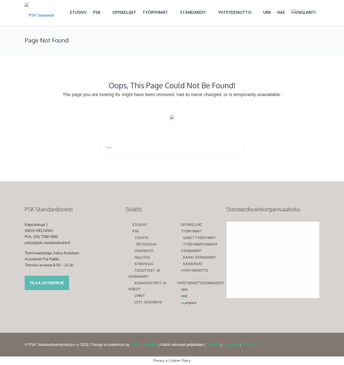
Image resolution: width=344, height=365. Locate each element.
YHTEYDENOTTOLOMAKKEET (198, 283)
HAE (281, 12)
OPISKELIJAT (124, 12)
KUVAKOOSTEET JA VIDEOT (147, 286)
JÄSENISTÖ (143, 251)
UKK (267, 12)
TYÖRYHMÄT (155, 12)
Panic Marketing (144, 344)
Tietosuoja (250, 344)
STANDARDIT (193, 12)
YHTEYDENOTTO (234, 12)
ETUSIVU (78, 12)
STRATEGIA (143, 264)
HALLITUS (142, 257)
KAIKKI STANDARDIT (199, 257)
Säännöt (213, 344)
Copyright (231, 344)
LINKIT (139, 296)
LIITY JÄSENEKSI (148, 302)
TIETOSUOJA (146, 244)
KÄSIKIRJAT (192, 264)
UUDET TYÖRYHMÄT (199, 238)
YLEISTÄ (141, 238)
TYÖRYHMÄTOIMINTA (200, 244)
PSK (96, 12)
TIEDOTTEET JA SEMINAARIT (144, 273)
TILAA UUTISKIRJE (47, 283)
